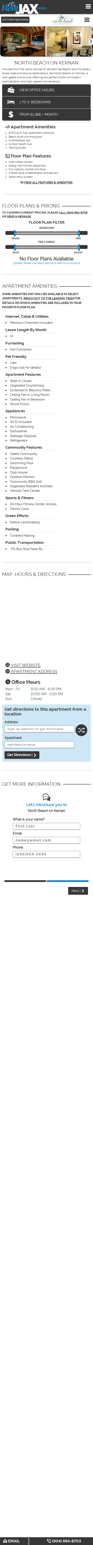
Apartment (13, 738)
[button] (91, 41)
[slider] (15, 233)
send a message (19, 216)
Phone (18, 847)
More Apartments (15, 19)
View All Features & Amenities (48, 182)
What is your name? (29, 819)
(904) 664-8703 (66, 1541)
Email (13, 1541)
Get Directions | (20, 755)
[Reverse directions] (81, 728)
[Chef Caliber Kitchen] (68, 41)
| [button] (76, 891)
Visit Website (25, 665)
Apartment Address (33, 671)
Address (11, 722)
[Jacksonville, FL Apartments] (23, 8)
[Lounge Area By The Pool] (23, 41)
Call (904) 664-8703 (73, 212)
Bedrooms (46, 227)
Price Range (46, 242)
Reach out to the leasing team (49, 298)
